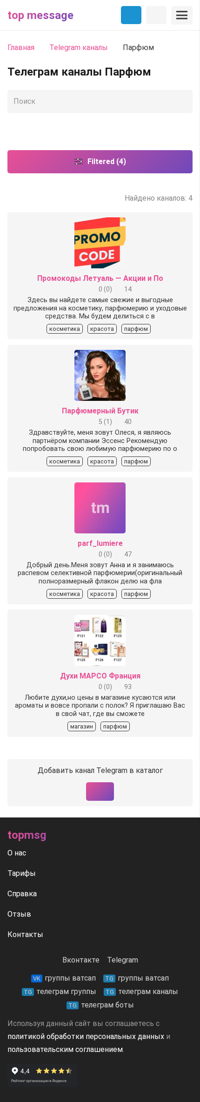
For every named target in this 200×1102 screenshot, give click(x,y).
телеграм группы (60, 991)
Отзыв (19, 914)
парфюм (136, 328)
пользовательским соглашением (65, 1049)
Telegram (122, 960)
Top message (40, 15)
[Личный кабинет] (156, 15)
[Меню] (182, 15)
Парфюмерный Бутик (100, 410)
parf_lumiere (100, 543)
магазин (81, 726)
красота (102, 328)
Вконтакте (81, 960)
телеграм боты (101, 1005)
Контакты (25, 934)
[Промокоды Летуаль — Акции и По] (100, 223)
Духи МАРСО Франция (100, 675)
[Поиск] (183, 101)
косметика (64, 328)
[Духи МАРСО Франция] (100, 621)
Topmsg (27, 835)
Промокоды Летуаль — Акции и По (100, 278)
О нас (16, 853)
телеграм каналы (142, 991)
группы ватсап (64, 978)
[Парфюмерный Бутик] (100, 356)
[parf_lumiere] (100, 488)
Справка (22, 893)
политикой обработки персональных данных (85, 1036)
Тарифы (21, 873)
